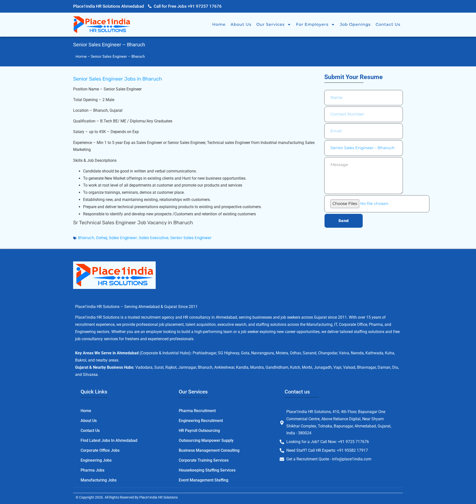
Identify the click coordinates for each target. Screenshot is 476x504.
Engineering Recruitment (201, 420)
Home (219, 24)
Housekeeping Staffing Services (207, 470)
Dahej (101, 238)
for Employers (312, 24)
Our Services (270, 24)
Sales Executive (154, 238)
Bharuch (86, 238)
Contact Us (388, 24)
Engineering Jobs (96, 460)
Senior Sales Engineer (191, 238)
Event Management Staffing (203, 480)
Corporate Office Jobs (100, 450)
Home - (83, 56)
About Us (241, 24)
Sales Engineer (123, 238)
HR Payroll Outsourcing (199, 430)
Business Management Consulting (209, 450)
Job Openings (355, 24)
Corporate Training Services (204, 460)
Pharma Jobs (92, 470)
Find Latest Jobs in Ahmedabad (109, 440)
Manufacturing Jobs (99, 480)
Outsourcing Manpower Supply (206, 440)
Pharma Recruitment (197, 410)
